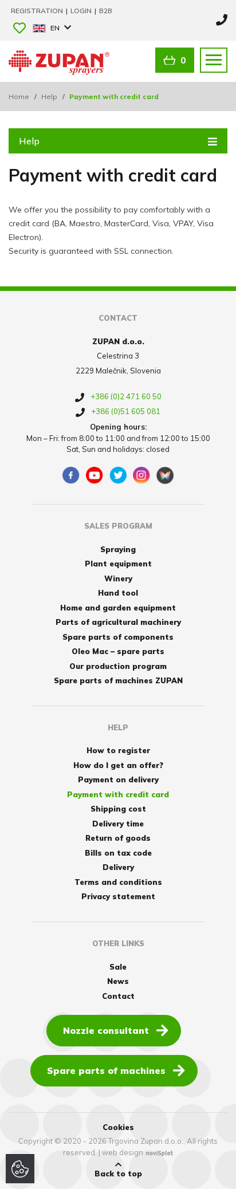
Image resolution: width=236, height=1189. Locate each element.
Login (81, 10)
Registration (38, 10)
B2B (105, 10)
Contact (118, 996)
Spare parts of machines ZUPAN (118, 680)
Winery (118, 578)
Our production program (118, 666)
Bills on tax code (118, 852)
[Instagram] (141, 475)
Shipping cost (118, 808)
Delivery (118, 867)
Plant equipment (118, 563)
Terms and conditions (118, 882)
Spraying (118, 549)
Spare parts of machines (106, 1070)
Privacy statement (118, 896)
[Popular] (19, 29)
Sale (118, 966)
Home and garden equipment (118, 607)
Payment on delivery (118, 779)
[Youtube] (94, 475)
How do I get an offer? (118, 765)
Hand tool (118, 592)
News (118, 981)
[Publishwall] (165, 475)
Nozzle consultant (106, 1030)
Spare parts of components (118, 636)
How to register (118, 750)
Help (49, 96)
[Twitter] (118, 475)
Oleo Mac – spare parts (118, 651)
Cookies (118, 1127)
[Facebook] (71, 475)
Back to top (118, 1173)
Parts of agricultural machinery (118, 622)
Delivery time (118, 823)
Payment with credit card (118, 794)
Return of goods (118, 837)
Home (19, 96)
